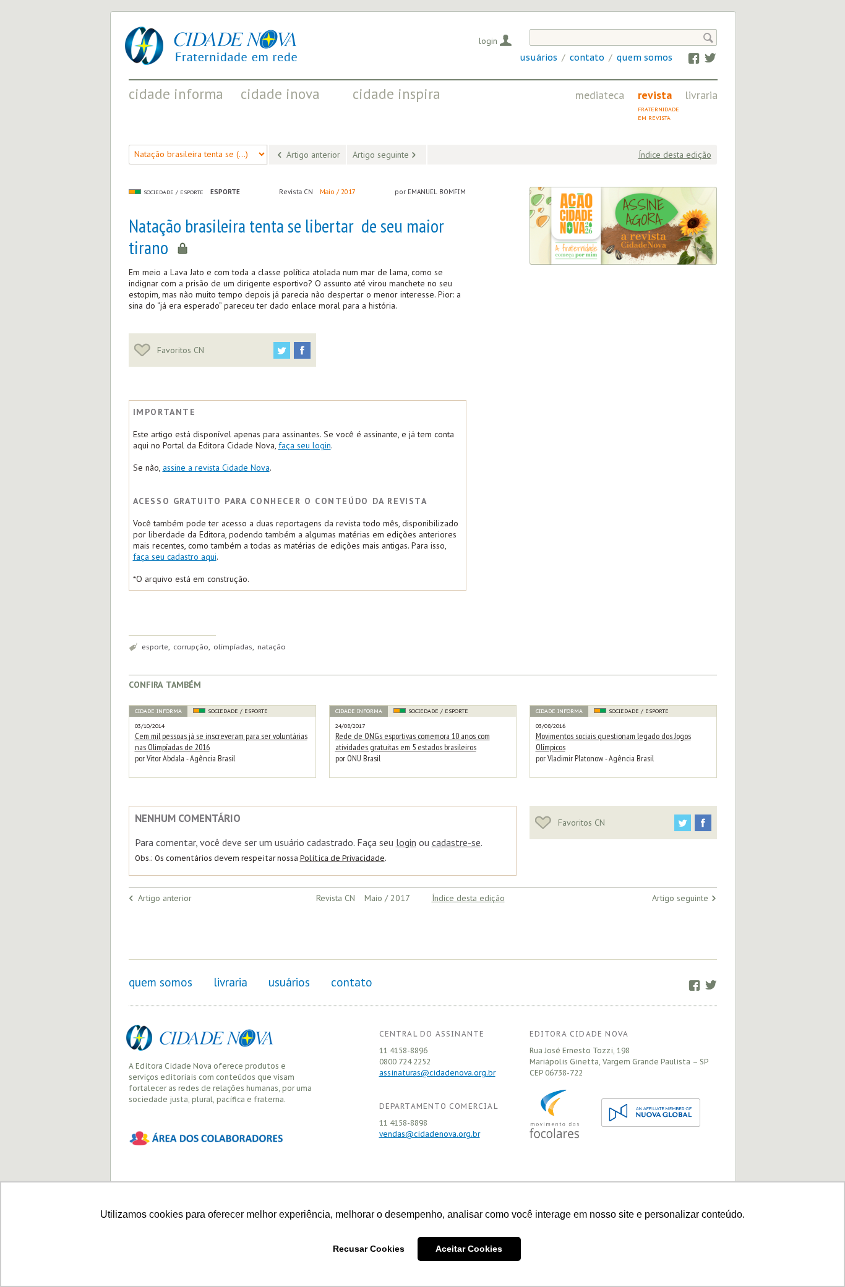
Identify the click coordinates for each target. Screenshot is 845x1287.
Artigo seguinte (381, 154)
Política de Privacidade (342, 858)
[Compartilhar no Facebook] (302, 350)
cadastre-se (456, 842)
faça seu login (304, 445)
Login (488, 40)
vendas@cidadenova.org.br (429, 1134)
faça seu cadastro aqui (175, 556)
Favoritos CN (179, 350)
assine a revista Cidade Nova (216, 467)
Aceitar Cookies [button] (468, 1249)
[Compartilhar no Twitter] (281, 350)
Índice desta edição (674, 154)
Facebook (688, 984)
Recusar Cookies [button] (369, 1249)
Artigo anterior (313, 154)
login (406, 842)
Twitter (704, 57)
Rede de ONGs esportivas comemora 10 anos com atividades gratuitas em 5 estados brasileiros (412, 741)
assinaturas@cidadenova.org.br (437, 1072)
